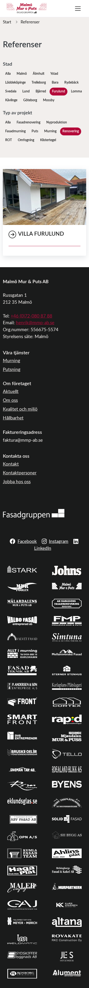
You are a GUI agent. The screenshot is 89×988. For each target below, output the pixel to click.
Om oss (10, 400)
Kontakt (11, 464)
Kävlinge (11, 100)
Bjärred (41, 91)
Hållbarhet (13, 418)
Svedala (10, 91)
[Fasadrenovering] (34, 514)
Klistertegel (48, 140)
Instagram (58, 541)
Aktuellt (11, 391)
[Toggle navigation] (77, 8)
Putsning (11, 369)
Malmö (22, 73)
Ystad (54, 73)
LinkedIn (42, 548)
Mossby (48, 100)
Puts (35, 131)
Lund (26, 91)
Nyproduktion (56, 122)
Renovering (70, 131)
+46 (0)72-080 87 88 (31, 316)
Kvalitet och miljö (20, 409)
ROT (8, 140)
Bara (55, 82)
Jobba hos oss (17, 482)
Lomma (76, 91)
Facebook (27, 541)
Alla (8, 73)
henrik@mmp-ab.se (35, 323)
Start (7, 22)
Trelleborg (39, 82)
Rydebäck (71, 82)
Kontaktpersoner (20, 473)
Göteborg (30, 100)
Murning (50, 131)
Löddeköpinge (15, 82)
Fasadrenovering (28, 122)
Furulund (58, 91)
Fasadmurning (15, 131)
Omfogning (26, 140)
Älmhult (38, 73)
